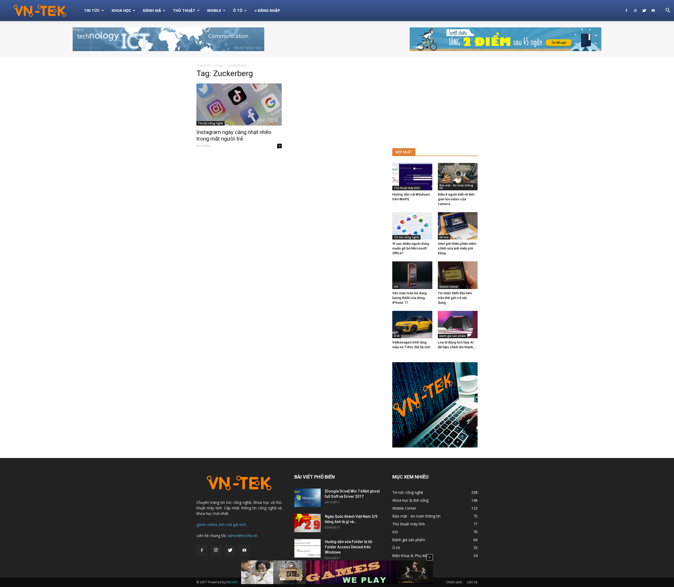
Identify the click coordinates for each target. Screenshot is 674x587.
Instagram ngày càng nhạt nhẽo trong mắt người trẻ (233, 135)
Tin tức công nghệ (210, 123)
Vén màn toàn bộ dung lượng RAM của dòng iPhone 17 (409, 298)
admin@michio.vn (242, 535)
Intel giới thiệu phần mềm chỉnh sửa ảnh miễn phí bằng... (457, 248)
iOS (396, 286)
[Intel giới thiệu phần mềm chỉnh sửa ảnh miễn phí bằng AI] (458, 226)
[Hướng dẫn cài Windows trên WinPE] (412, 176)
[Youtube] (653, 10)
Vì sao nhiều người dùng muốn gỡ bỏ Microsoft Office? (410, 248)
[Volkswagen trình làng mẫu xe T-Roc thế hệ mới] (412, 324)
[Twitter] (644, 10)
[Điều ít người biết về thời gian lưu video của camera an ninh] (458, 176)
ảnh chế (225, 524)
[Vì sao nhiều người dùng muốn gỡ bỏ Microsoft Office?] (412, 226)
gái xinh (239, 524)
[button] (667, 10)
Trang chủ (203, 65)
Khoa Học (121, 10)
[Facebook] (626, 10)
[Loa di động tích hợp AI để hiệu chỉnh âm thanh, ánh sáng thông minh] (458, 324)
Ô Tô (237, 10)
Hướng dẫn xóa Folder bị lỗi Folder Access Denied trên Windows (348, 547)
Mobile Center (448, 286)
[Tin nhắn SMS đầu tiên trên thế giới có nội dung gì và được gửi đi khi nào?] (458, 275)
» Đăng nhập (267, 10)
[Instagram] (635, 10)
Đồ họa (444, 237)
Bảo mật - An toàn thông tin (456, 186)
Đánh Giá (152, 10)
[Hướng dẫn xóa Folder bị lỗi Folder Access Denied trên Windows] (307, 548)
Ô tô (397, 336)
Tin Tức (92, 10)
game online (206, 524)
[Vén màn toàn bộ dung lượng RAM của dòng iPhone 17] (412, 275)
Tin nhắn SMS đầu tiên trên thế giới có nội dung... (455, 298)
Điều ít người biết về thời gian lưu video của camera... (456, 199)
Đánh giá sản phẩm (452, 336)
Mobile (214, 10)
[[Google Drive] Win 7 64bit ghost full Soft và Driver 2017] (307, 498)
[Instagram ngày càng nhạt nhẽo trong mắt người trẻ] (239, 104)
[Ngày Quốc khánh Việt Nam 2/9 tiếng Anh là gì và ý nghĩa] (307, 523)
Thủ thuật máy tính (407, 188)
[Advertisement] (434, 104)
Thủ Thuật (184, 10)
